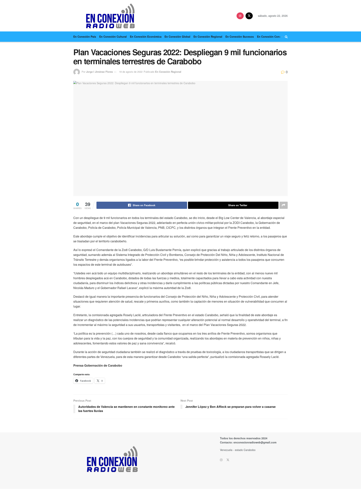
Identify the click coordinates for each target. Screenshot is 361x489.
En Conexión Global (177, 36)
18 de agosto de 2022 (131, 71)
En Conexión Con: (269, 36)
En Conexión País (84, 36)
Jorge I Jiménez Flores (99, 71)
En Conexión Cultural (113, 36)
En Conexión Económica (146, 36)
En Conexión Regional (207, 36)
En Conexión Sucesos (239, 36)
